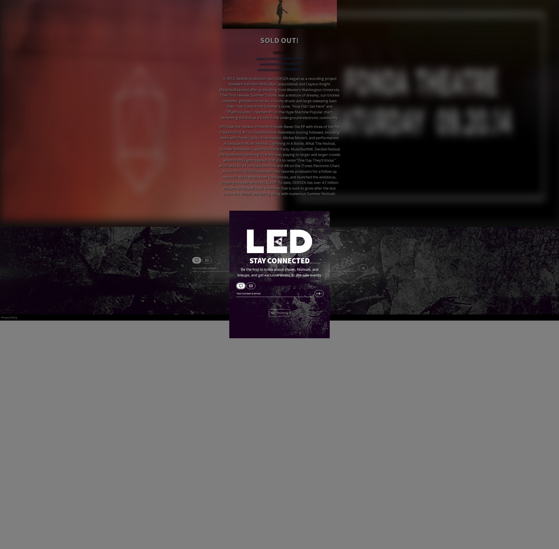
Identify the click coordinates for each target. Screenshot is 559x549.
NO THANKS (279, 312)
